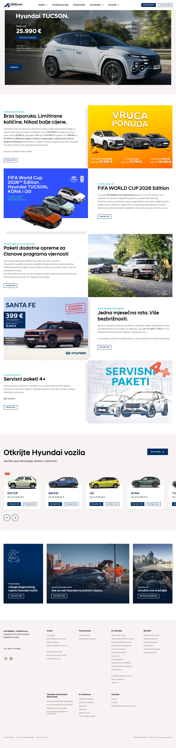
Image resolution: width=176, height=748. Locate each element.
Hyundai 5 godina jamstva (57, 646)
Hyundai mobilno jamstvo (121, 676)
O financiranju (84, 635)
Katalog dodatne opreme (121, 642)
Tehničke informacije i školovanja (60, 701)
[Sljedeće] (142, 68)
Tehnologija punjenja (87, 716)
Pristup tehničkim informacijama (59, 705)
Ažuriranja (115, 656)
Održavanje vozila (118, 635)
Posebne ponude (60, 5)
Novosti (114, 699)
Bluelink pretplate (150, 642)
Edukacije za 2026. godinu (57, 708)
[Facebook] (6, 659)
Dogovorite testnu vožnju (57, 655)
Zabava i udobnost (86, 702)
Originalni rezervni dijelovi (121, 663)
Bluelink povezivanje (151, 635)
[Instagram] (11, 659)
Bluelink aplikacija (150, 639)
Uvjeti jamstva (117, 670)
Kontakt (114, 702)
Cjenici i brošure (53, 642)
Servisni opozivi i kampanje (121, 666)
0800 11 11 (115, 683)
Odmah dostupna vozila (56, 639)
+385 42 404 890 (14, 649)
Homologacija (117, 659)
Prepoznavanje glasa (152, 649)
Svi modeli (51, 635)
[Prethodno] (134, 68)
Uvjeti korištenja (9, 737)
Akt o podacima (117, 679)
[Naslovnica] (13, 5)
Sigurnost (83, 706)
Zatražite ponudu (54, 659)
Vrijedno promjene (86, 699)
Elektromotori (84, 713)
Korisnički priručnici (118, 653)
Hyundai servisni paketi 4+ (121, 646)
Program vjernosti (118, 649)
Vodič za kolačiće (42, 737)
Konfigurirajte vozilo (54, 652)
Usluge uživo (148, 646)
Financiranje (79, 5)
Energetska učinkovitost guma (123, 706)
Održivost (83, 709)
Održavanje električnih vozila (122, 639)
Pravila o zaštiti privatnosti (25, 737)
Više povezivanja (150, 653)
